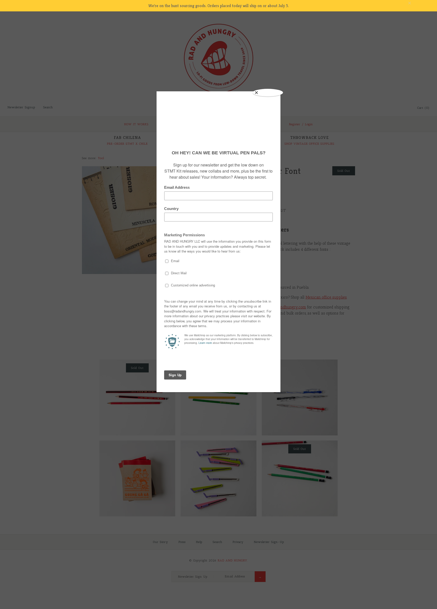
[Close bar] (422, 3)
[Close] (268, 92)
